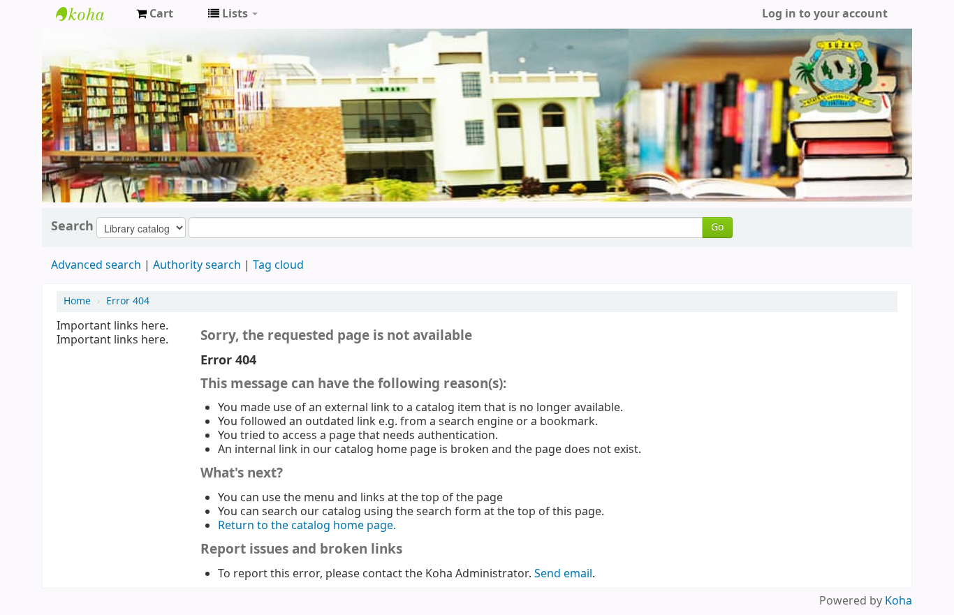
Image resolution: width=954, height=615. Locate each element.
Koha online (91, 14)
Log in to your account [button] (825, 14)
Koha (898, 601)
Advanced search (96, 265)
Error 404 (127, 301)
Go (717, 227)
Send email (563, 573)
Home (77, 301)
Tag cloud (278, 265)
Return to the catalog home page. (307, 525)
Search (72, 226)
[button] (155, 14)
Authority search (197, 265)
